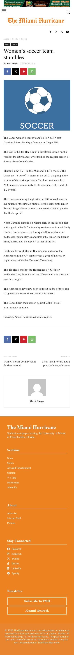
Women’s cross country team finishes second (20, 363)
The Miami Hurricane (31, 427)
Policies (11, 523)
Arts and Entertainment (19, 468)
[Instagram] (56, 32)
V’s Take (11, 477)
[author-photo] (37, 396)
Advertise (12, 513)
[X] (61, 32)
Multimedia (13, 482)
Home (6, 38)
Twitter (15, 558)
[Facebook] (51, 32)
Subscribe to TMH (37, 601)
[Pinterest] (23, 71)
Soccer (24, 38)
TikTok (15, 563)
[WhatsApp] (32, 71)
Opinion (11, 472)
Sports (15, 38)
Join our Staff (14, 518)
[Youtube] (67, 32)
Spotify (15, 573)
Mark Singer (12, 63)
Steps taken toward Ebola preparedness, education (56, 363)
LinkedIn (16, 568)
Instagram (16, 553)
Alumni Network (37, 610)
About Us (12, 487)
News (10, 458)
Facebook (16, 549)
